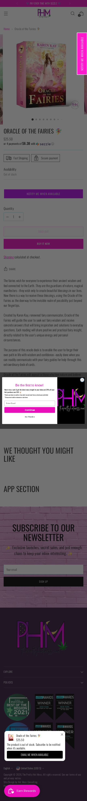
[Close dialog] (82, 380)
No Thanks (29, 417)
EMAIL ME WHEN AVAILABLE (35, 754)
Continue (30, 409)
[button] (82, 54)
